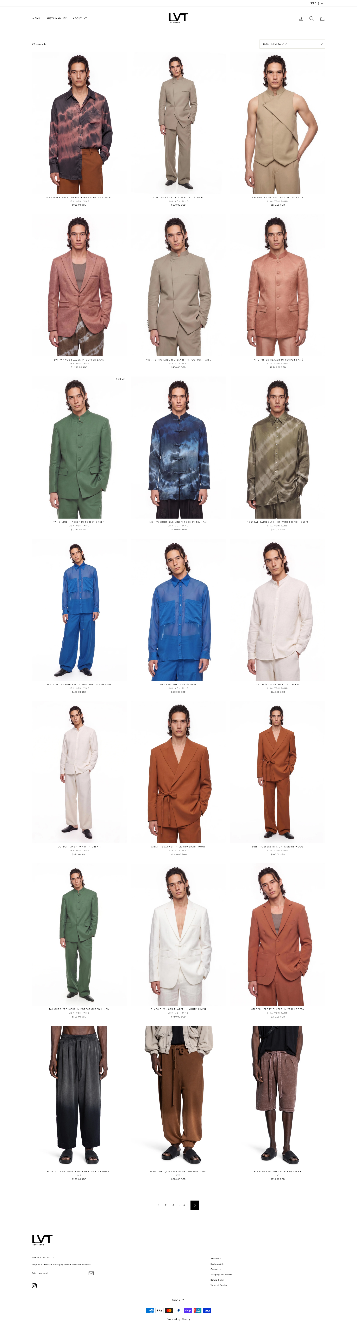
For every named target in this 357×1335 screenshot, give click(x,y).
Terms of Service (219, 1285)
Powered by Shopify (178, 1319)
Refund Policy (217, 1279)
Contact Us (216, 1269)
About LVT (80, 18)
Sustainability (56, 18)
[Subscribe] (91, 1273)
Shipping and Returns (221, 1274)
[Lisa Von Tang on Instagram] (34, 1285)
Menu (36, 18)
